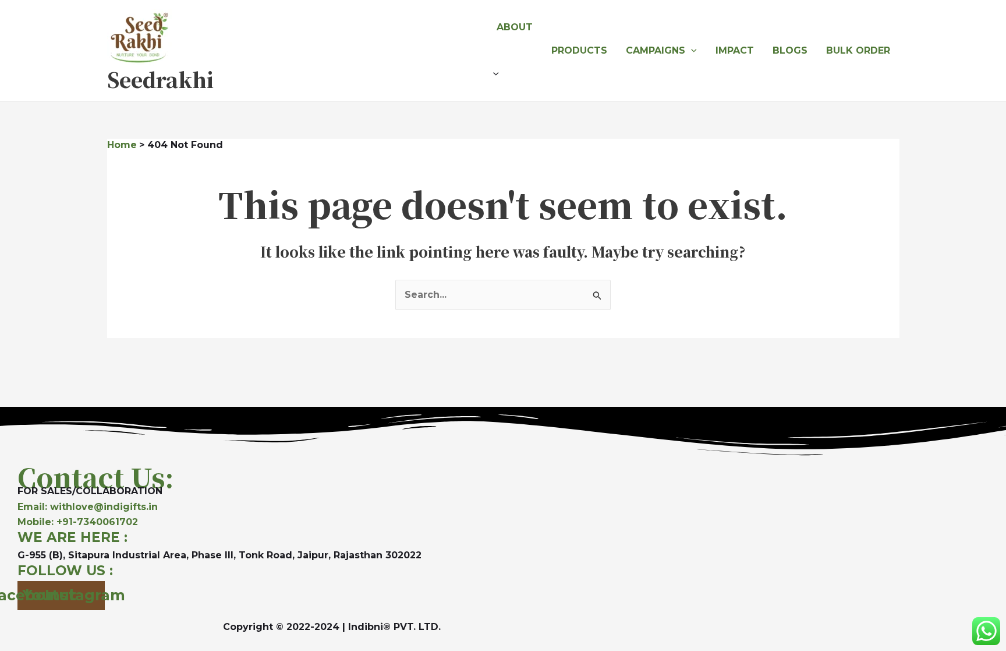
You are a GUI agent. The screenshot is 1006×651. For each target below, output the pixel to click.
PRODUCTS (579, 50)
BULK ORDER (858, 50)
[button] (514, 74)
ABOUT (515, 27)
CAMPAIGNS (655, 50)
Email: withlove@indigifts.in (87, 506)
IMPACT (734, 50)
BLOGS (790, 50)
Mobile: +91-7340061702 (77, 521)
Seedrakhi (160, 79)
